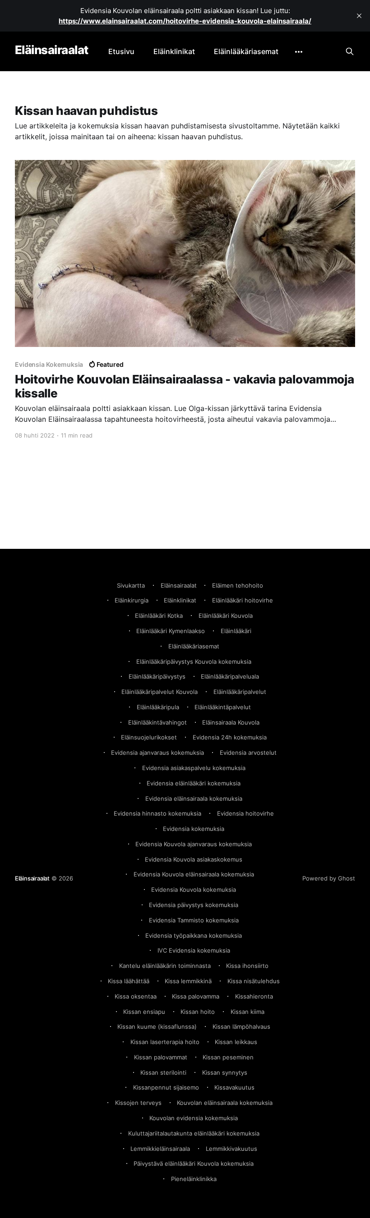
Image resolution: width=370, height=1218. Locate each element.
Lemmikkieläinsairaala (160, 1148)
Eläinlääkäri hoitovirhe (242, 600)
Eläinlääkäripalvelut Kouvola (159, 691)
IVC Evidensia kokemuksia (193, 950)
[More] (298, 52)
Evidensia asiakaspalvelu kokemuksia (193, 767)
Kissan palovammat (160, 1057)
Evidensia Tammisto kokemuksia (194, 920)
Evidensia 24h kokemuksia (230, 737)
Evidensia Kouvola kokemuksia (193, 889)
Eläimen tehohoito (237, 585)
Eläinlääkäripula (158, 707)
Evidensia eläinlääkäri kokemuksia (193, 783)
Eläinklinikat (174, 51)
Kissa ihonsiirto (247, 965)
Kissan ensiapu (144, 1011)
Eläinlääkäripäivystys (157, 676)
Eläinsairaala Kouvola (230, 722)
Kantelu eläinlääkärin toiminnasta (165, 965)
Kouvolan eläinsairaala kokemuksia (225, 1102)
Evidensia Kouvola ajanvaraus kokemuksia (193, 844)
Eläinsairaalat (51, 50)
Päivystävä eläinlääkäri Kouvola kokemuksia (194, 1163)
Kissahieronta (254, 996)
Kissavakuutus (234, 1087)
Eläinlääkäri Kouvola (226, 615)
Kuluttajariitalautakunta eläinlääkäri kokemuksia (193, 1133)
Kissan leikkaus (236, 1041)
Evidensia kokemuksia (193, 828)
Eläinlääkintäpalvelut (222, 707)
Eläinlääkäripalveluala (230, 676)
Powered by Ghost (328, 878)
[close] (359, 16)
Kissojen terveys (138, 1102)
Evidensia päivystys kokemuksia (193, 904)
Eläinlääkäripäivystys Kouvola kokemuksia (193, 661)
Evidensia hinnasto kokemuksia (157, 813)
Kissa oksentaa (136, 996)
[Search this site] (349, 51)
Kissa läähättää (128, 981)
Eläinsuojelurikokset (149, 737)
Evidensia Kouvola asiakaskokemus (193, 859)
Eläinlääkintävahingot (157, 722)
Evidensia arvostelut (248, 752)
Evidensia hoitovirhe (245, 813)
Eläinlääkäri (236, 630)
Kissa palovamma (195, 996)
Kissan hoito (197, 1011)
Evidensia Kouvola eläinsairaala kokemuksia (194, 874)
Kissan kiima (247, 1011)
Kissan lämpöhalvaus (241, 1026)
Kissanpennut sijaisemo (166, 1087)
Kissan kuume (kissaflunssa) (157, 1026)
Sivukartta (131, 585)
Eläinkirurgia (131, 600)
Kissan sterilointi (163, 1072)
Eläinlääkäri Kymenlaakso (170, 630)
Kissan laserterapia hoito (164, 1041)
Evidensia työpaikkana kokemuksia (193, 935)
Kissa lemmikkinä (188, 981)
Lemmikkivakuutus (231, 1148)
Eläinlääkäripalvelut (239, 691)
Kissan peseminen (228, 1057)
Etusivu (121, 51)
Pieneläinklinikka (194, 1178)
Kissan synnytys (224, 1072)
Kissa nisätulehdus (253, 981)
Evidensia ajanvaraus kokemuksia (157, 752)
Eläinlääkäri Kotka (159, 615)
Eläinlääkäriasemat (246, 51)
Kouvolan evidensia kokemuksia (193, 1118)
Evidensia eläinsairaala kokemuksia (193, 798)
